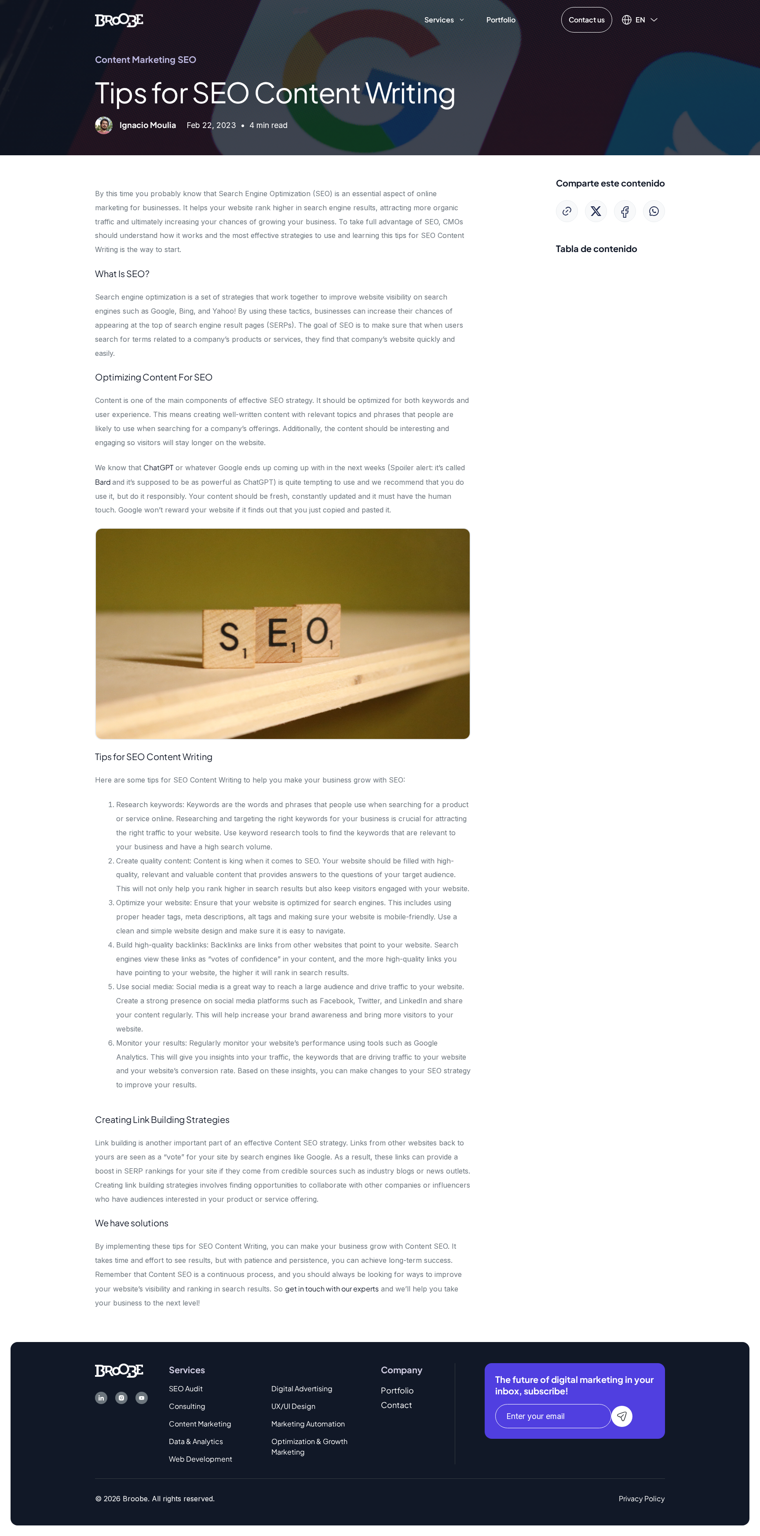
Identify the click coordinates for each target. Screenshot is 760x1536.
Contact (396, 1405)
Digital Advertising (301, 1388)
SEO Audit (186, 1388)
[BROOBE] (119, 19)
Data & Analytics (196, 1441)
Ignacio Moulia (148, 125)
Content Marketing (135, 59)
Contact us (587, 19)
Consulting (187, 1406)
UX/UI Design (293, 1406)
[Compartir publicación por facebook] (625, 211)
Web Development (200, 1458)
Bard (103, 481)
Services (439, 19)
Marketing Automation (308, 1423)
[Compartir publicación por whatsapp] (654, 211)
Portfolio (500, 19)
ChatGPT (158, 467)
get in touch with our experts (332, 1288)
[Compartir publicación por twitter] (596, 211)
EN (640, 19)
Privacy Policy (642, 1498)
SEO (187, 59)
